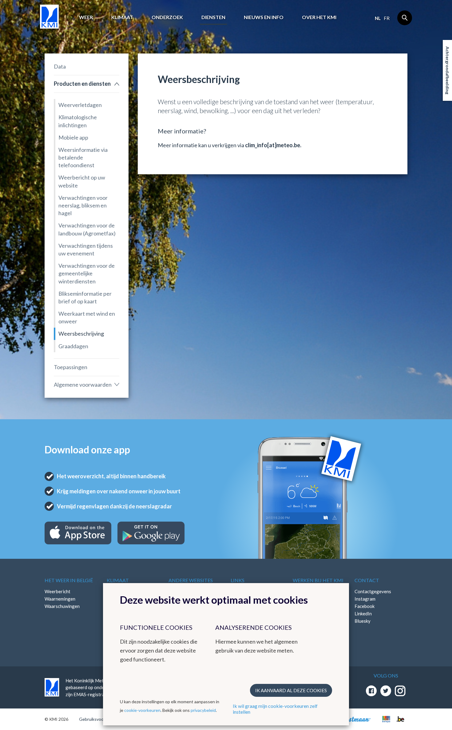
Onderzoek (167, 17)
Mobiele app (73, 137)
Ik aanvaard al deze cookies (291, 690)
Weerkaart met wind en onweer (86, 317)
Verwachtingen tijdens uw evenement (85, 249)
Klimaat (122, 17)
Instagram (365, 599)
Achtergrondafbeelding (447, 70)
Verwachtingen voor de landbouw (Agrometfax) (87, 229)
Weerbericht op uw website (81, 181)
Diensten (213, 17)
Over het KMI (319, 17)
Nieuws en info (263, 17)
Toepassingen (70, 367)
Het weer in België (69, 580)
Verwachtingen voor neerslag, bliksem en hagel (83, 205)
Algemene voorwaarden (83, 384)
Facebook (365, 606)
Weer (86, 17)
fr (387, 18)
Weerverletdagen (80, 104)
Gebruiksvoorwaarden (100, 719)
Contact (367, 580)
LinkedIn (363, 613)
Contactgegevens (373, 591)
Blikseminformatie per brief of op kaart (85, 297)
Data (60, 66)
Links (237, 580)
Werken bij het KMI (318, 580)
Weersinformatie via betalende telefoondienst (83, 157)
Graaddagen (73, 346)
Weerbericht (57, 591)
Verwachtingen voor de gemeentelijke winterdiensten (86, 273)
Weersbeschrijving (81, 333)
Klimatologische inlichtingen (77, 121)
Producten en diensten (82, 83)
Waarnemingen (60, 599)
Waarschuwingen (62, 606)
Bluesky (363, 621)
